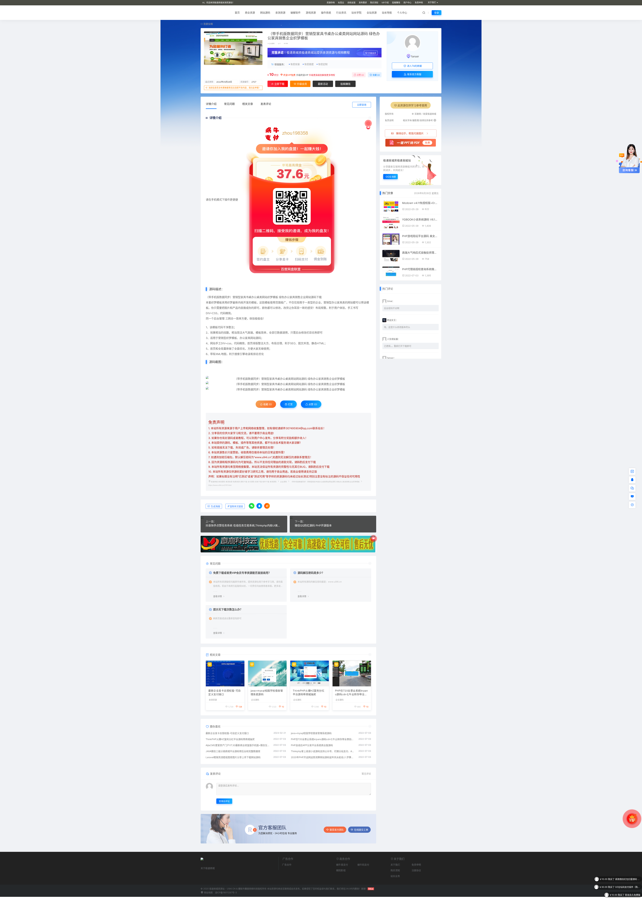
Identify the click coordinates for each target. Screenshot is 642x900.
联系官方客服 (414, 74)
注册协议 (416, 870)
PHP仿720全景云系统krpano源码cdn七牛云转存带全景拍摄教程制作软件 (351, 692)
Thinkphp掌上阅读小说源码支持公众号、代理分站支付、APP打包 (323, 751)
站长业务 (395, 876)
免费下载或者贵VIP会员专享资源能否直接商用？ (242, 572)
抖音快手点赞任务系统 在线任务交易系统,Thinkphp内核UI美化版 (244, 525)
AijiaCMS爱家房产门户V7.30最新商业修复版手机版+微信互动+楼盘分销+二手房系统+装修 (238, 745)
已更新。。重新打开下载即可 (397, 346)
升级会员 (372, 53)
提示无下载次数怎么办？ (228, 609)
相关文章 (247, 104)
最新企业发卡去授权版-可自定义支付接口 (224, 692)
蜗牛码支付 (363, 864)
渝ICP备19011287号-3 (226, 892)
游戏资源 (311, 12)
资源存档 (331, 2)
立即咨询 (361, 104)
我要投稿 (208, 23)
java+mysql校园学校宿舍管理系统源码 (267, 692)
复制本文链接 (236, 506)
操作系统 (326, 12)
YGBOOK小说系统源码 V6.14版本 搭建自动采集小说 (420, 219)
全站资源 (372, 12)
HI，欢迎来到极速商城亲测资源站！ (218, 2)
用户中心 (407, 2)
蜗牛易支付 (342, 864)
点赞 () (360, 75)
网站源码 (265, 12)
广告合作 (286, 864)
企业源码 (272, 43)
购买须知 (374, 2)
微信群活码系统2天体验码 (627, 887)
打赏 (290, 404)
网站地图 (208, 892)
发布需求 (363, 2)
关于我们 (395, 864)
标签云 (341, 2)
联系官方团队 (337, 829)
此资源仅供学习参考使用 (412, 105)
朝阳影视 (341, 870)
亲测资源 (280, 12)
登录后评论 (224, 801)
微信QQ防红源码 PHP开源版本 (313, 525)
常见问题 (229, 104)
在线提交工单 (361, 829)
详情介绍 (211, 104)
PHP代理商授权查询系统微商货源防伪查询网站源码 (420, 269)
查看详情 (217, 596)
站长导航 (387, 12)
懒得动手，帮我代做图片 (409, 133)
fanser (415, 56)
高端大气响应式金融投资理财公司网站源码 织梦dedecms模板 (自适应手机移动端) (420, 252)
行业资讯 (341, 12)
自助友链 (351, 2)
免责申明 (419, 2)
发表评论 (265, 104)
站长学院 (356, 12)
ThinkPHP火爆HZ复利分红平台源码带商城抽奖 (308, 692)
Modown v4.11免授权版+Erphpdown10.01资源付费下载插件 (420, 203)
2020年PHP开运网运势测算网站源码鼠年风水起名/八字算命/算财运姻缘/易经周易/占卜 (323, 757)
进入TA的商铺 (414, 65)
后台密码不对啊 (391, 308)
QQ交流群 (391, 176)
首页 (237, 12)
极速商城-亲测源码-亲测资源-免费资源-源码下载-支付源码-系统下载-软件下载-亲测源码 (244, 482)
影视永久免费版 (632, 879)
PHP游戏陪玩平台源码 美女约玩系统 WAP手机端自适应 (420, 236)
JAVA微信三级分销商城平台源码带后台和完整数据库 (233, 751)
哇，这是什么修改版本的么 (397, 327)
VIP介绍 (385, 2)
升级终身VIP (302, 75)
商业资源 (250, 12)
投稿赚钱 (396, 2)
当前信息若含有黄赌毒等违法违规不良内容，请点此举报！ (234, 87)
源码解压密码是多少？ (311, 572)
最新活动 (323, 83)
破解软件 (296, 12)
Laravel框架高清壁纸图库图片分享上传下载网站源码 (233, 757)
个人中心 (402, 12)
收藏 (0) (376, 75)
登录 (436, 12)
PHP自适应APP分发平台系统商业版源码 (312, 745)
